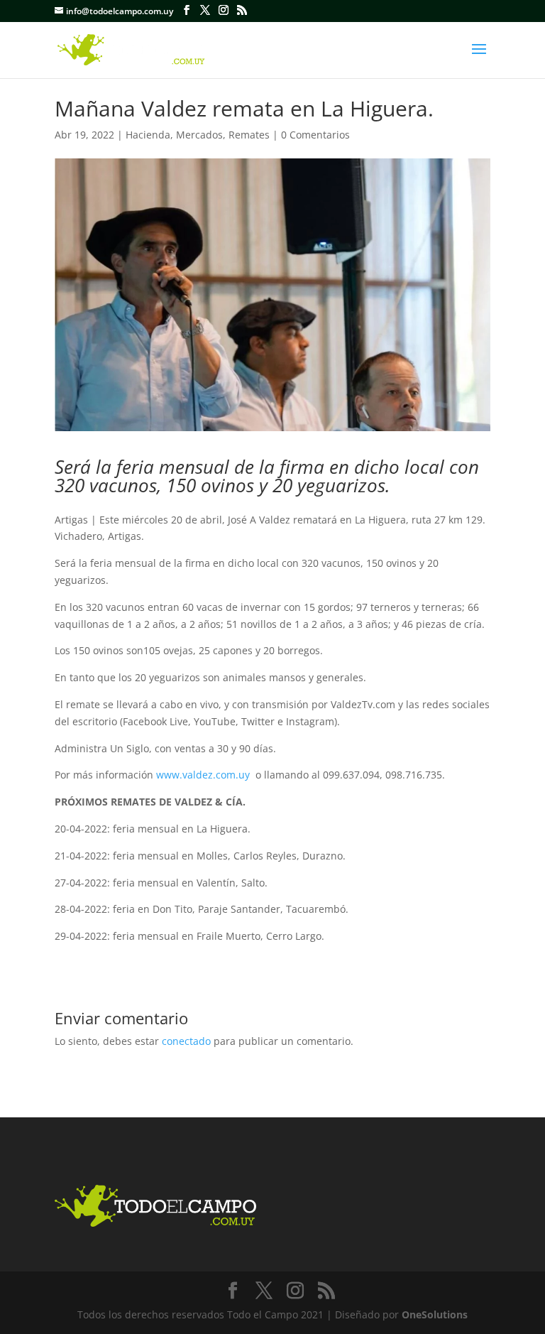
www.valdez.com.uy (203, 774)
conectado (186, 1041)
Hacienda (148, 134)
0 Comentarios (315, 134)
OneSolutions (435, 1314)
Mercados (199, 134)
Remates (249, 134)
